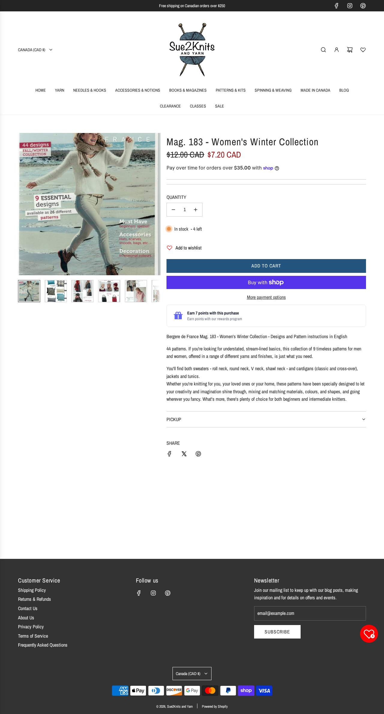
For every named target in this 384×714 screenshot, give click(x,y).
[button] (23, 204)
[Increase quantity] (195, 209)
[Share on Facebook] (169, 455)
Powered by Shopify (215, 706)
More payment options (266, 297)
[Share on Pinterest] (198, 455)
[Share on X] (183, 455)
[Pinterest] (363, 6)
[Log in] (336, 49)
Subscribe (277, 631)
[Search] (323, 49)
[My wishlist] (363, 49)
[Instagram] (349, 6)
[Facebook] (336, 6)
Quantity (176, 197)
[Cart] (349, 49)
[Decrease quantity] (173, 209)
